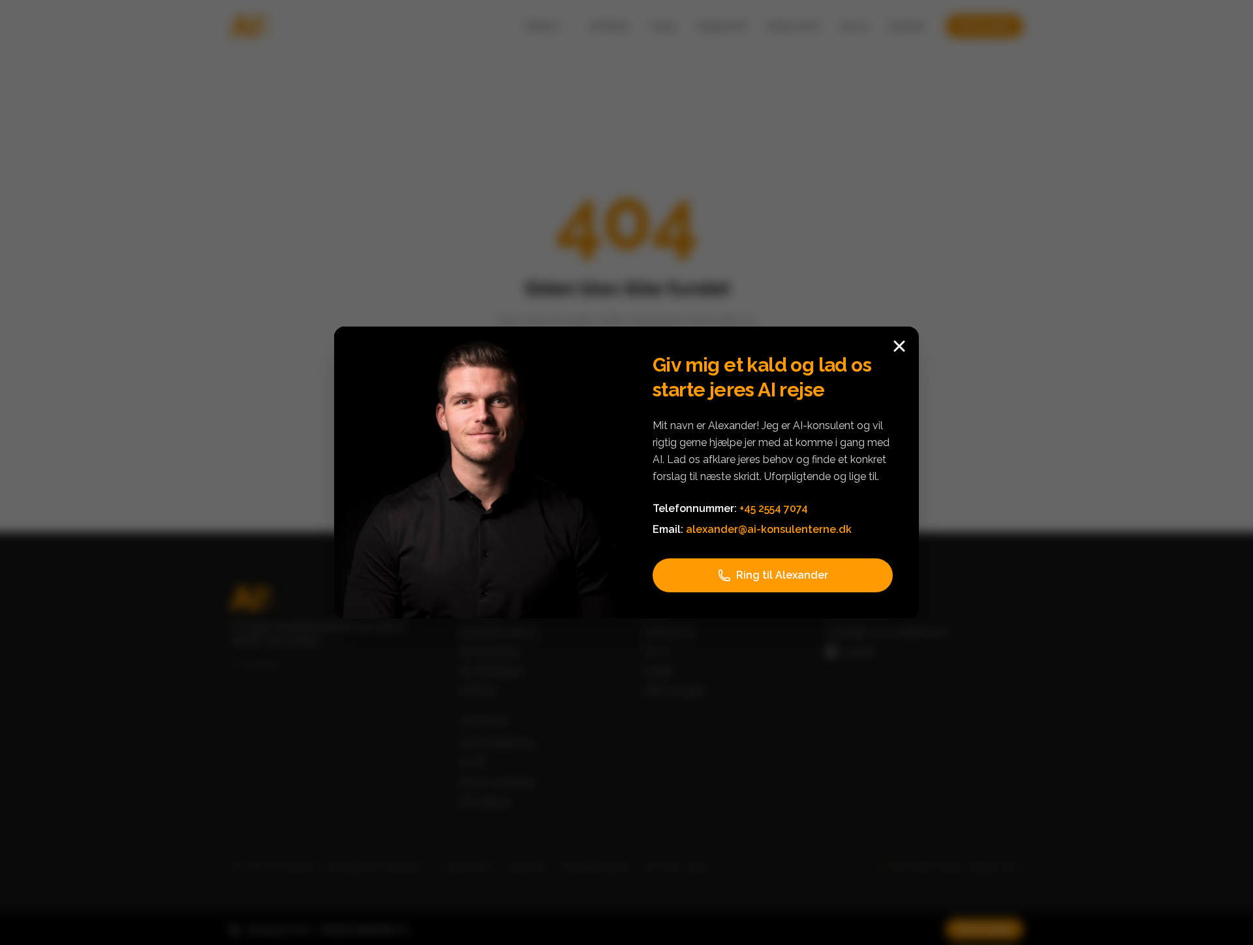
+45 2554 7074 (773, 508)
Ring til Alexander (782, 575)
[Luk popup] (899, 346)
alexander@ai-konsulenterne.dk (769, 529)
